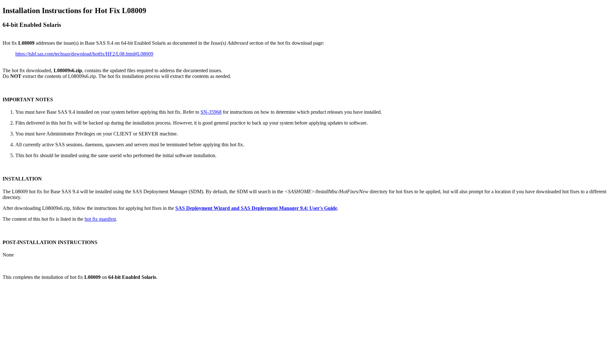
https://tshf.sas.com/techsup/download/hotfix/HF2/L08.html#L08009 (84, 54)
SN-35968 (211, 112)
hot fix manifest (100, 219)
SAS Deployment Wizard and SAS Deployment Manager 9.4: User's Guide (256, 208)
